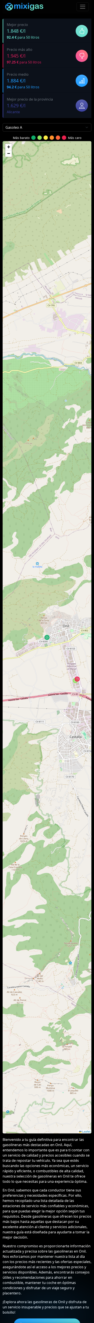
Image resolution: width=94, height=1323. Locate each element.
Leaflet (86, 1131)
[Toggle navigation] (83, 6)
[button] (8, 147)
